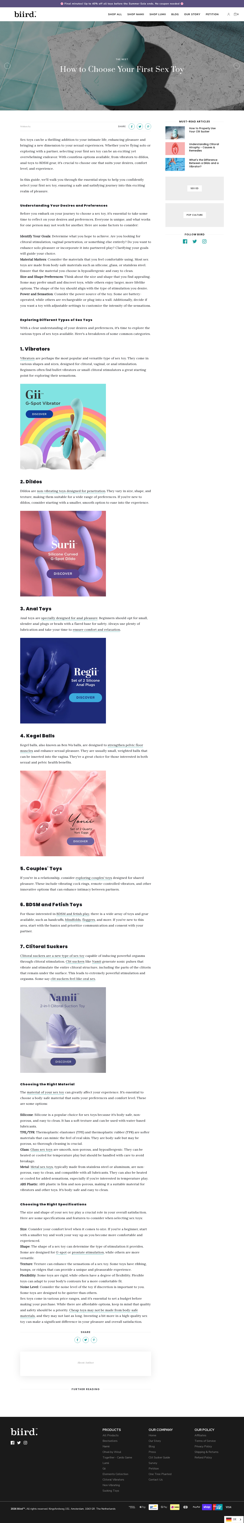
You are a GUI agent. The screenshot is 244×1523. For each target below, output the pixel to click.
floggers (88, 920)
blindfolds (73, 920)
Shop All (115, 14)
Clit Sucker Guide (159, 1457)
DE (234, 1519)
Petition (212, 14)
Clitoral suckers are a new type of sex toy (52, 956)
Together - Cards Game (117, 1457)
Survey (153, 1463)
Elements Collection (115, 1474)
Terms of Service (205, 1441)
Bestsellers (110, 1441)
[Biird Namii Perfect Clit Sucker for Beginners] (85, 1030)
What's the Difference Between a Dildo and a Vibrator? (204, 163)
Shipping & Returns (206, 1452)
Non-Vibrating (111, 1485)
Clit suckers (75, 961)
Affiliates (200, 1435)
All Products (111, 1435)
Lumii (106, 1463)
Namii (106, 1446)
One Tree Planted (160, 1474)
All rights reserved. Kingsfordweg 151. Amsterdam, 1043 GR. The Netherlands (63, 1509)
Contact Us (156, 1480)
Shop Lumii (158, 14)
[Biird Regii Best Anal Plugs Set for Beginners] (85, 680)
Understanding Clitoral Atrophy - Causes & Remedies (204, 147)
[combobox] (234, 1519)
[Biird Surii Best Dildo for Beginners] (85, 553)
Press (152, 1452)
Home (152, 1435)
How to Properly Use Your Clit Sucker (202, 130)
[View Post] (175, 132)
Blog (175, 14)
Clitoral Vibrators (113, 1480)
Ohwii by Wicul (112, 1452)
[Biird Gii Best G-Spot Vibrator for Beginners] (85, 426)
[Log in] (229, 14)
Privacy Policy (203, 1446)
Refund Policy (203, 1457)
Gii (104, 1469)
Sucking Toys (111, 1491)
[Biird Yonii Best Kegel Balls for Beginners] (85, 813)
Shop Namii (135, 14)
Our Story (192, 14)
